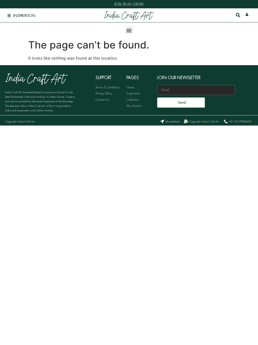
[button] (129, 30)
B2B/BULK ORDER (129, 4)
